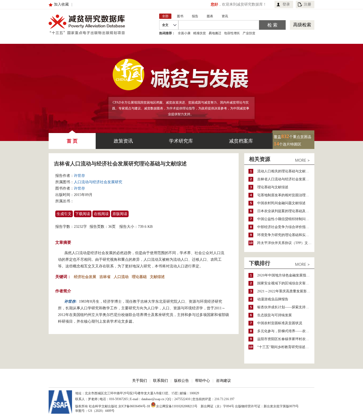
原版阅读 (119, 214)
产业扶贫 (249, 33)
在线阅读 (101, 214)
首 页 (72, 141)
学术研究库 (181, 141)
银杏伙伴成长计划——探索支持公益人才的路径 (285, 307)
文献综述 (157, 277)
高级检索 (302, 24)
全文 (165, 25)
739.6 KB (145, 227)
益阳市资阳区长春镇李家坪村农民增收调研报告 (285, 339)
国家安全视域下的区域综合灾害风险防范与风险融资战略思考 (285, 283)
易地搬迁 (215, 33)
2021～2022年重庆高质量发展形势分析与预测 (285, 291)
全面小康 (184, 33)
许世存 (79, 176)
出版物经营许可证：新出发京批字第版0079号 (267, 406)
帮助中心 (202, 381)
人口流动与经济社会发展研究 (98, 182)
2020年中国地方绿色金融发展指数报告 (285, 275)
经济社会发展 (85, 277)
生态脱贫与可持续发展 (274, 315)
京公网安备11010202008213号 (176, 405)
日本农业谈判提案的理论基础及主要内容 (285, 211)
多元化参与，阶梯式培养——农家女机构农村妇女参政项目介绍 (285, 331)
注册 (307, 4)
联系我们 (160, 381)
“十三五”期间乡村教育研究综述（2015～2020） (285, 347)
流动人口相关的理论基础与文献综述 (285, 171)
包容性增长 (232, 33)
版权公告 (181, 381)
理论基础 (139, 277)
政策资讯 (123, 141)
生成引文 (64, 214)
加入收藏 (61, 4)
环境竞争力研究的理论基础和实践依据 (285, 235)
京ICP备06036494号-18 (134, 406)
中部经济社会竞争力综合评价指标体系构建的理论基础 (285, 227)
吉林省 (105, 277)
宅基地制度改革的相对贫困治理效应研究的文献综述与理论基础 (285, 195)
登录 (286, 4)
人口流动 (121, 277)
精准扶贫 (199, 33)
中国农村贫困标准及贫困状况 (279, 323)
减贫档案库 (241, 141)
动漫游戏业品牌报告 (272, 299)
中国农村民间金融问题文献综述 (281, 203)
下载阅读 (82, 214)
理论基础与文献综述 (272, 187)
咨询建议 (223, 381)
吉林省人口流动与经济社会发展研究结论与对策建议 (285, 179)
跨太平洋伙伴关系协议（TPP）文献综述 (285, 243)
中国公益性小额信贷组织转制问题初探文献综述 (285, 219)
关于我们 (139, 381)
